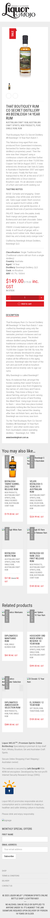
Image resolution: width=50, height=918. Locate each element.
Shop (4, 871)
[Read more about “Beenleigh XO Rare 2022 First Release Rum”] (44, 589)
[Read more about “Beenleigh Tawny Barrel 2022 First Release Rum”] (19, 517)
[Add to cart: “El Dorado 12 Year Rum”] (44, 722)
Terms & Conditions (10, 876)
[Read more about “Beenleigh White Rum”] (19, 581)
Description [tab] (12, 315)
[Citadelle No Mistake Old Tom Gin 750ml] (8, 95)
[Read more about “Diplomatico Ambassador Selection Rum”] (19, 728)
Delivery (5, 881)
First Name (7, 834)
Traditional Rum (37, 711)
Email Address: (9, 844)
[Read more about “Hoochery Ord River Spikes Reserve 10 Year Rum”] (44, 669)
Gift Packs (34, 708)
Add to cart (26, 304)
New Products (28, 125)
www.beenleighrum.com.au (17, 437)
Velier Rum (38, 503)
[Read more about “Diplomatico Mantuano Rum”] (19, 655)
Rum (20, 128)
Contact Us (7, 886)
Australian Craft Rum (17, 122)
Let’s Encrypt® (33, 768)
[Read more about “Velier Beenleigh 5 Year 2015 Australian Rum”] (44, 520)
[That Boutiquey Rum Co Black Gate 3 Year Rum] (15, 95)
